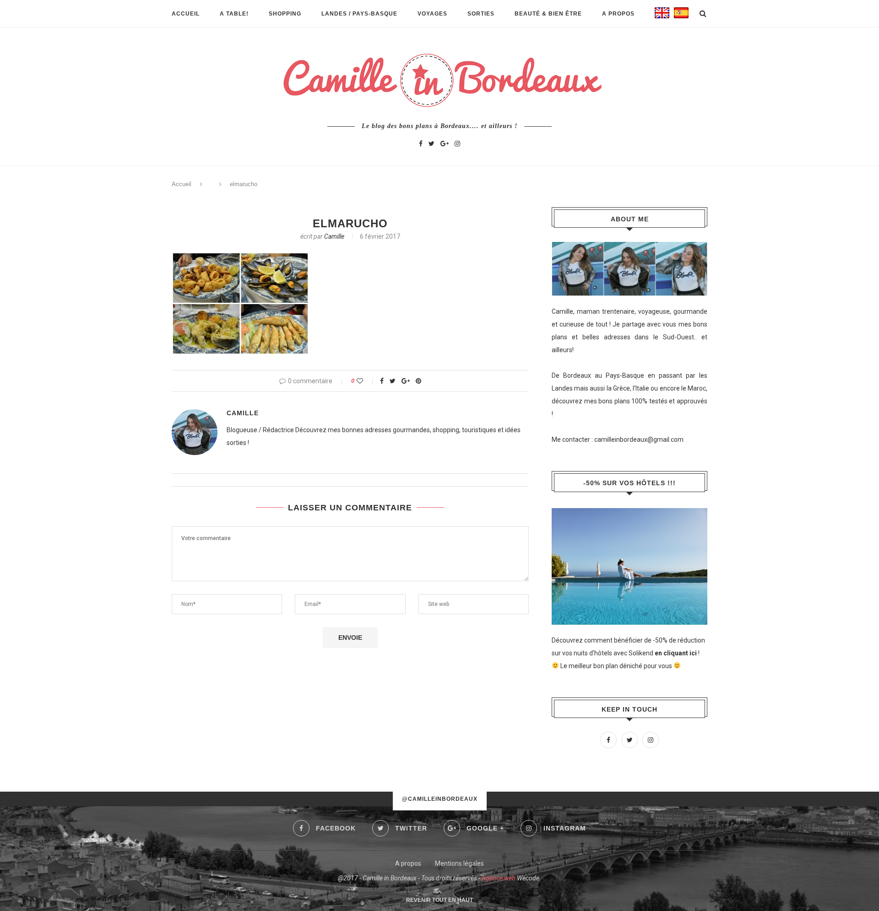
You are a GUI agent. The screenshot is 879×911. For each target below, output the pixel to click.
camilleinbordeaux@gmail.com (639, 439)
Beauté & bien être (548, 14)
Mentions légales (459, 863)
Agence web (498, 878)
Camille (334, 236)
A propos (618, 14)
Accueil (186, 14)
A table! (234, 14)
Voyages (432, 14)
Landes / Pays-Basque (359, 14)
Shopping (285, 14)
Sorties (480, 14)
